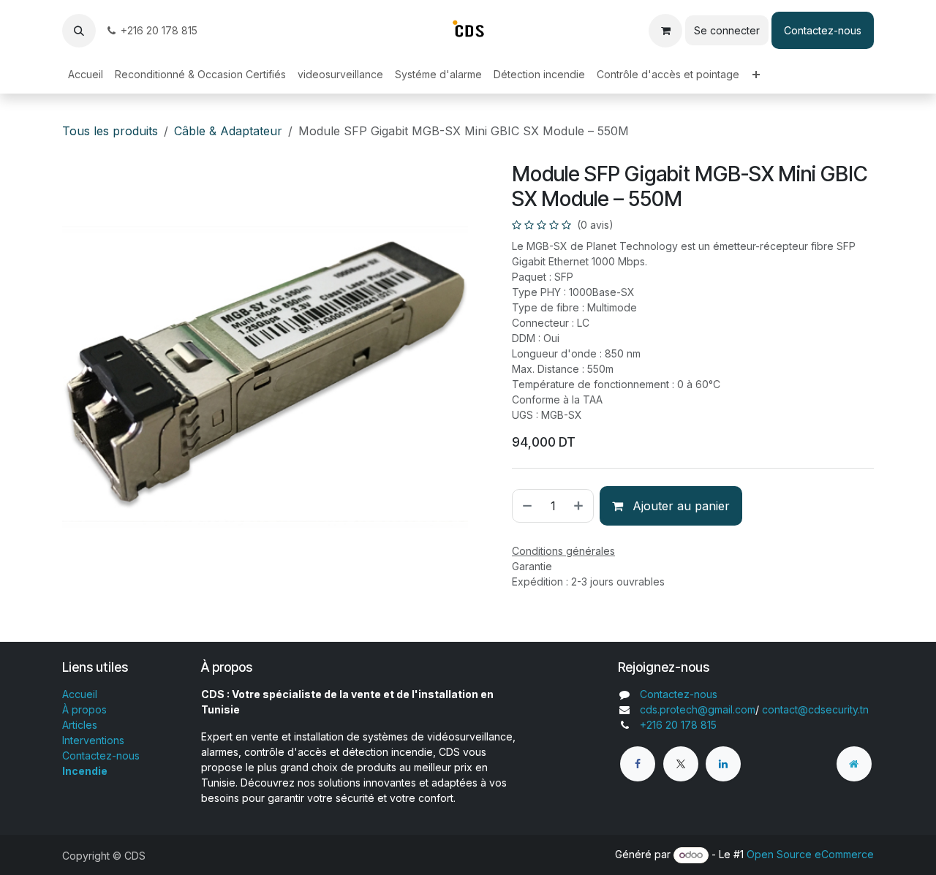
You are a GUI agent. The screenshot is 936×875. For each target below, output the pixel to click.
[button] (79, 31)
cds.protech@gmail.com (697, 709)
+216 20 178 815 (159, 30)
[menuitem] (85, 74)
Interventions (93, 740)
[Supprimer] (526, 506)
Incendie (84, 771)
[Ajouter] (580, 506)
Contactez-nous (822, 30)
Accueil (79, 694)
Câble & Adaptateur (228, 131)
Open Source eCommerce (810, 854)
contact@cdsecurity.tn (815, 709)
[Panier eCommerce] (665, 31)
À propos (84, 709)
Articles (79, 725)
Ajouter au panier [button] (679, 506)
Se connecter (727, 30)
